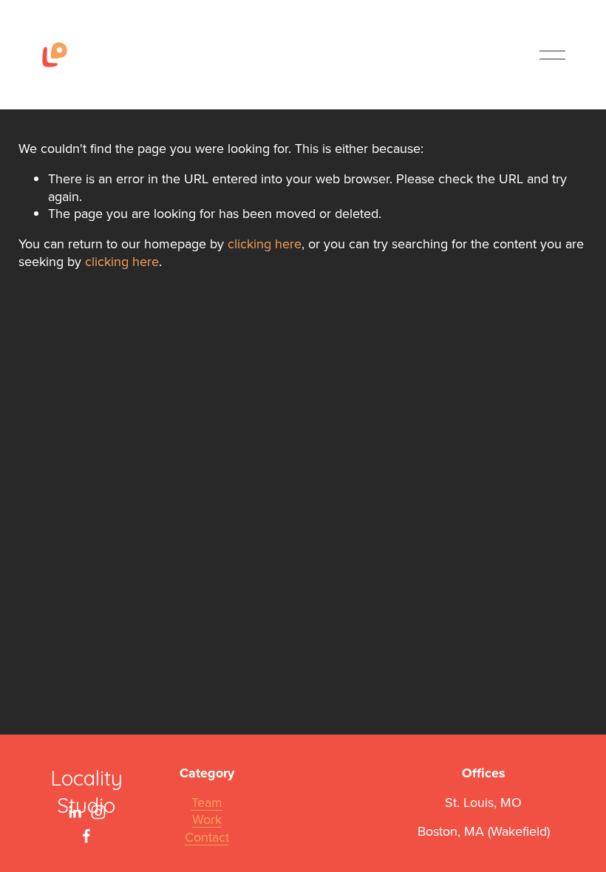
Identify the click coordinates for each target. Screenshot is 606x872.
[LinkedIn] (74, 812)
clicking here (265, 243)
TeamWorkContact (207, 819)
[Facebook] (86, 835)
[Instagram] (98, 812)
